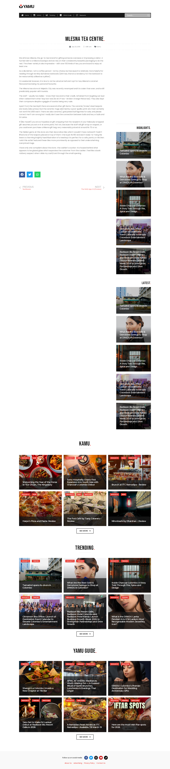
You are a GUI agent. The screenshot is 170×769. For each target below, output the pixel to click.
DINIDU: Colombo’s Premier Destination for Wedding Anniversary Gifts (126, 688)
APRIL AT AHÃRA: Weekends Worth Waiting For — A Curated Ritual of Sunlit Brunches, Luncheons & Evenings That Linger (83, 686)
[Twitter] (91, 758)
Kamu (99, 47)
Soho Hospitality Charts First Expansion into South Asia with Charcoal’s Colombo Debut (82, 482)
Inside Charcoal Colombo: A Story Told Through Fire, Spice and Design (129, 585)
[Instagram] (96, 758)
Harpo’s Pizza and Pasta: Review (39, 521)
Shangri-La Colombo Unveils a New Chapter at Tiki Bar (38, 689)
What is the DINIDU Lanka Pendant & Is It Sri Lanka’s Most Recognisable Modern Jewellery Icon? (128, 620)
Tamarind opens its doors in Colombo (37, 586)
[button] (85, 531)
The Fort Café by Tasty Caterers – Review (84, 519)
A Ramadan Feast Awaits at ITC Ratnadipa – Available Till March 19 (84, 726)
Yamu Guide (132, 458)
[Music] (106, 758)
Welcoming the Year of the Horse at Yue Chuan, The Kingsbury (40, 483)
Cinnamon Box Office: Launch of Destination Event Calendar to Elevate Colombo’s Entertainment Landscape (40, 620)
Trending (36, 561)
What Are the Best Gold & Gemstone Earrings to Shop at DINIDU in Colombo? (82, 585)
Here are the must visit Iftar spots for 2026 (129, 726)
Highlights (25, 458)
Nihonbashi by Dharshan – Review (129, 521)
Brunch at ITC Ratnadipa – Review (129, 484)
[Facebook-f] (86, 758)
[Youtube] (101, 758)
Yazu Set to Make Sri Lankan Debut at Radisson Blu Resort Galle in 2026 (38, 725)
